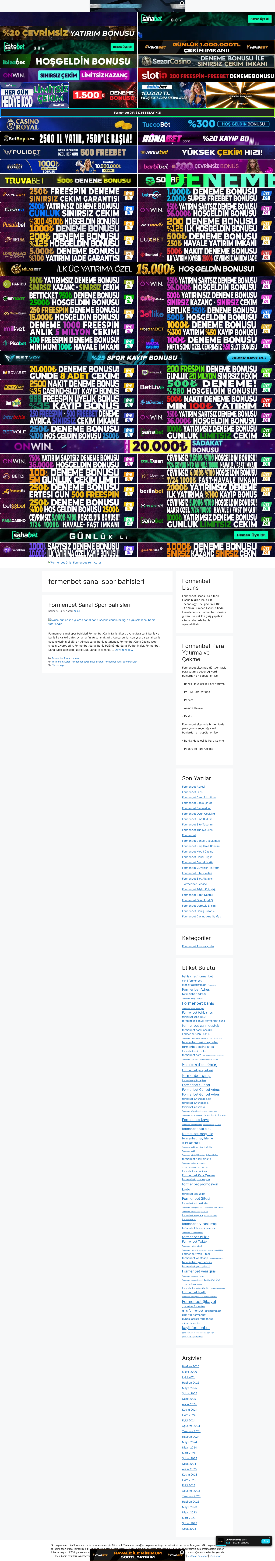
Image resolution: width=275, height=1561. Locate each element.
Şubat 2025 (189, 1393)
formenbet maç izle (197, 1134)
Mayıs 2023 (189, 1507)
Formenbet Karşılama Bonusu (201, 846)
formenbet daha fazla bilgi (213, 1055)
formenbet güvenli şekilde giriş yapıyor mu (199, 1111)
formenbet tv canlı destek (192, 1233)
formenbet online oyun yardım (194, 1163)
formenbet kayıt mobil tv (192, 1125)
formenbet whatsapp (195, 1258)
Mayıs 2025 (189, 1388)
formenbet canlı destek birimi (194, 1038)
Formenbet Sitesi (196, 1198)
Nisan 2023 (189, 1512)
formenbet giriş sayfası (194, 1080)
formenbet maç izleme (197, 1138)
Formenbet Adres (61, 661)
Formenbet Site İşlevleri (197, 873)
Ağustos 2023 (191, 1490)
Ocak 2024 (189, 1463)
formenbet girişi (196, 1075)
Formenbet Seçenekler (196, 808)
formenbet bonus (193, 1020)
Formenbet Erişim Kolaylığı (198, 889)
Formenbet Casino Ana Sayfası (202, 916)
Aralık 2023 (189, 1469)
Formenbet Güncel (196, 1085)
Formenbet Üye (212, 1280)
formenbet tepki (210, 1216)
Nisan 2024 (189, 1447)
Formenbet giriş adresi (197, 1070)
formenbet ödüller (218, 1288)
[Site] (68, 195)
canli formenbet (192, 980)
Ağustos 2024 (191, 1425)
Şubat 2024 (189, 1458)
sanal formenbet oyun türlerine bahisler (198, 1333)
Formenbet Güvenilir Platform (200, 867)
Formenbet (189, 835)
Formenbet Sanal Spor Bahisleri (89, 604)
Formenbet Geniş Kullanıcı (198, 911)
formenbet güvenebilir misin (196, 1098)
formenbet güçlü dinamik (192, 1115)
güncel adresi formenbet (197, 1318)
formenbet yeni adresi (196, 1266)
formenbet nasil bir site (196, 1158)
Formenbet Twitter (195, 1241)
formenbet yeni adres (197, 1262)
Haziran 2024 (190, 1436)
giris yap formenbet (194, 1314)
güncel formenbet (191, 1323)
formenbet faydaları (190, 1059)
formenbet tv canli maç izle (199, 1228)
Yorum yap (58, 665)
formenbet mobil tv (189, 1151)
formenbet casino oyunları (200, 1042)
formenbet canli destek (200, 1025)
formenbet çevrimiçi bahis (195, 1288)
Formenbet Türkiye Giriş (197, 830)
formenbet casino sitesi (198, 1046)
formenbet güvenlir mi (193, 1107)
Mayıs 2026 (189, 1371)
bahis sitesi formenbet (197, 976)
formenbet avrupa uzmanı (192, 998)
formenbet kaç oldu (196, 1129)
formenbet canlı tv (214, 1038)
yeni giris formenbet (192, 1336)
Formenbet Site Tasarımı (197, 824)
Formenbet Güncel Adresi (201, 1094)
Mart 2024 (189, 1453)
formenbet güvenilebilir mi (195, 1102)
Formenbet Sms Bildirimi (197, 819)
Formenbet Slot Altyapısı (197, 878)
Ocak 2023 (189, 1528)
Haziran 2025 (190, 1382)
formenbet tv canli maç (199, 1224)
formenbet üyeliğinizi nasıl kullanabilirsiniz (199, 1297)
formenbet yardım (217, 1258)
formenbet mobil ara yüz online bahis (197, 1147)
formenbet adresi (194, 994)
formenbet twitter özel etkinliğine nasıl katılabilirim (202, 1250)
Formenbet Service (194, 884)
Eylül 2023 (188, 1485)
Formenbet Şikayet (199, 1301)
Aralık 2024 (189, 1404)
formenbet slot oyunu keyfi (193, 1207)
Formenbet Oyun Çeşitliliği (198, 813)
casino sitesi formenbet (194, 984)
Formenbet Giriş (192, 792)
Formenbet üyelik (194, 1292)
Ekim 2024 (189, 1415)
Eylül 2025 (188, 1377)
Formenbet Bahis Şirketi (197, 802)
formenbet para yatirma (194, 1171)
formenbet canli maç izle (197, 1030)
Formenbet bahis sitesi (197, 1012)
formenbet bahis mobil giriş (193, 1009)
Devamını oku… (124, 649)
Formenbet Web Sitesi (196, 1253)
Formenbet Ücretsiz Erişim (199, 905)
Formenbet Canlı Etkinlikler (199, 797)
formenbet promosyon (196, 1179)
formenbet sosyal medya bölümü (195, 1212)
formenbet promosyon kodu (200, 1186)
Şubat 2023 (189, 1523)
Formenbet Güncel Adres (201, 1090)
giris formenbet (192, 1310)
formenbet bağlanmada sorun (87, 661)
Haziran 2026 (190, 1366)
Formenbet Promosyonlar (65, 658)
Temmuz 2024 (191, 1431)
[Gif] (137, 269)
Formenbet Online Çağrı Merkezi (195, 1167)
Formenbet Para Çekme (198, 1175)
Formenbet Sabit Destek (197, 894)
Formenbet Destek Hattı (197, 862)
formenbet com (191, 1055)
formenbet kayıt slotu (212, 1125)
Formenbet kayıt (195, 1119)
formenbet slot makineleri (195, 1203)
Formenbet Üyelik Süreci (192, 1284)
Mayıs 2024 (189, 1442)
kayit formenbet (196, 1327)
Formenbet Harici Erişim (197, 857)
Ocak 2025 (189, 1398)
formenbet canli (215, 1020)
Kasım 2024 (189, 1409)
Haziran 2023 (190, 1501)
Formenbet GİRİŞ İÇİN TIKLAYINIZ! (137, 112)
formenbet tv (189, 1219)
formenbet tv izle (195, 1237)
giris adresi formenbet (193, 1306)
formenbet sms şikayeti (214, 1207)
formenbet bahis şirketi (194, 1016)
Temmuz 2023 (191, 1496)
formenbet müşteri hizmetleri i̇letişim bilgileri (200, 1155)
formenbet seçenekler (193, 1193)
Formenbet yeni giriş (199, 1271)
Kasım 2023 (189, 1474)
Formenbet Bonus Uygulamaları (202, 840)
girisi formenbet (213, 1310)
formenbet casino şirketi (194, 1051)
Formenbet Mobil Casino (197, 851)
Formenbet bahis (198, 1003)
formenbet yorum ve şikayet (193, 1276)
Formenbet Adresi (193, 786)
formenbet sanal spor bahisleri (121, 661)
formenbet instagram (215, 1115)
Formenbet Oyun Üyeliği (197, 900)
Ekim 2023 (189, 1480)
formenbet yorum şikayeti (192, 1280)
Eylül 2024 (188, 1420)
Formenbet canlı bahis (196, 1034)
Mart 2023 (189, 1517)
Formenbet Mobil (191, 1142)
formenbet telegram (192, 1215)
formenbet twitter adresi (192, 1246)
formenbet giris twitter (209, 1059)
